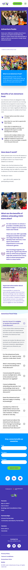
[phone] (9, 546)
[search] (19, 546)
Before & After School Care (9, 49)
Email (2, 445)
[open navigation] (25, 3)
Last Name (3, 459)
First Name (4, 452)
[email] (14, 546)
